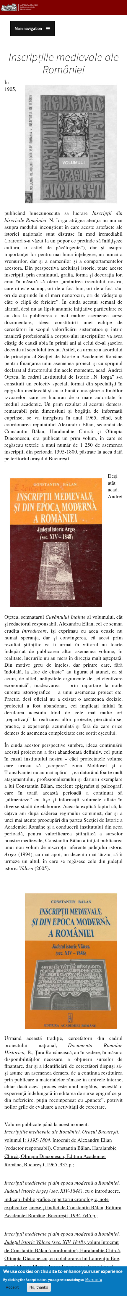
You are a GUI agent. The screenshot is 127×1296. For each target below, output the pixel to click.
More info (93, 1279)
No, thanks (39, 1287)
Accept (12, 1287)
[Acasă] (19, 6)
